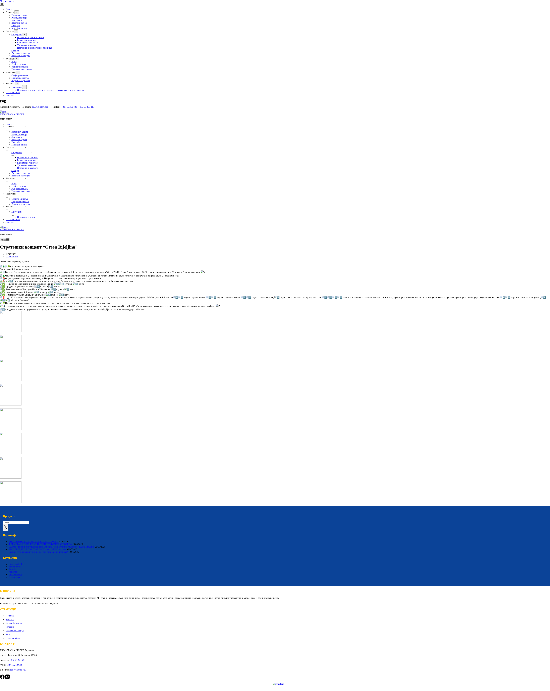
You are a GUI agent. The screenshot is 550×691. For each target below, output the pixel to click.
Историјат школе (14, 623)
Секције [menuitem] (15, 50)
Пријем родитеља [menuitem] (20, 78)
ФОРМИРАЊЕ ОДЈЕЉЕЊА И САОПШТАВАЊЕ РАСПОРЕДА (40, 544)
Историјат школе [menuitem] (19, 15)
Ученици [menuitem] (10, 58)
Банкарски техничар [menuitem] (27, 40)
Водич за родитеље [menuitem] (20, 80)
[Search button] (5, 527)
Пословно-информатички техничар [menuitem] (34, 48)
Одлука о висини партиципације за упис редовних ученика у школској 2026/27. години (51, 547)
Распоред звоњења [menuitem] (20, 53)
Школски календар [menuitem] (20, 55)
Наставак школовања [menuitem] (21, 69)
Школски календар (15, 630)
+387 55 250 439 (69, 107)
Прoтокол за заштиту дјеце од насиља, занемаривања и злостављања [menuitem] (50, 90)
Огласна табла (13, 638)
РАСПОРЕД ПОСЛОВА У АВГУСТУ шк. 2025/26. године (37, 549)
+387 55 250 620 (17, 660)
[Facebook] (1, 102)
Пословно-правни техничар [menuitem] (30, 37)
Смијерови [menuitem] (16, 34)
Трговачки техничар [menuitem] (27, 45)
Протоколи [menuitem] (16, 87)
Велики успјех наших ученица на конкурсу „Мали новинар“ (38, 552)
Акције (12, 569)
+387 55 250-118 (86, 107)
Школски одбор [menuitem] (19, 23)
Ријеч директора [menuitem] (19, 17)
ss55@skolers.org (40, 107)
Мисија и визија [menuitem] (19, 28)
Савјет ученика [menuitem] (18, 64)
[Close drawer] (2, 4)
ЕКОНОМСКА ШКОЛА (12, 114)
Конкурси (13, 572)
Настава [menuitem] (10, 31)
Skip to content (7, 1)
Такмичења (14, 577)
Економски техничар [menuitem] (27, 42)
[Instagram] (4, 102)
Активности (12, 256)
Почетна (10, 615)
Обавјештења (15, 574)
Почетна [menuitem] (10, 9)
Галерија (10, 627)
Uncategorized (15, 564)
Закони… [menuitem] (10, 83)
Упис (8, 634)
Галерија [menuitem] (15, 25)
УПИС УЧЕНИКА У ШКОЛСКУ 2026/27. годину (33, 541)
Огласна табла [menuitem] (13, 92)
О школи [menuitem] (10, 12)
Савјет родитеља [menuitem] (19, 75)
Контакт (10, 619)
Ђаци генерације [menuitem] (19, 67)
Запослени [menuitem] (16, 20)
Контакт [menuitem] (10, 95)
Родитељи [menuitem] (11, 72)
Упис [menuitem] (13, 61)
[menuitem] (16, 12)
